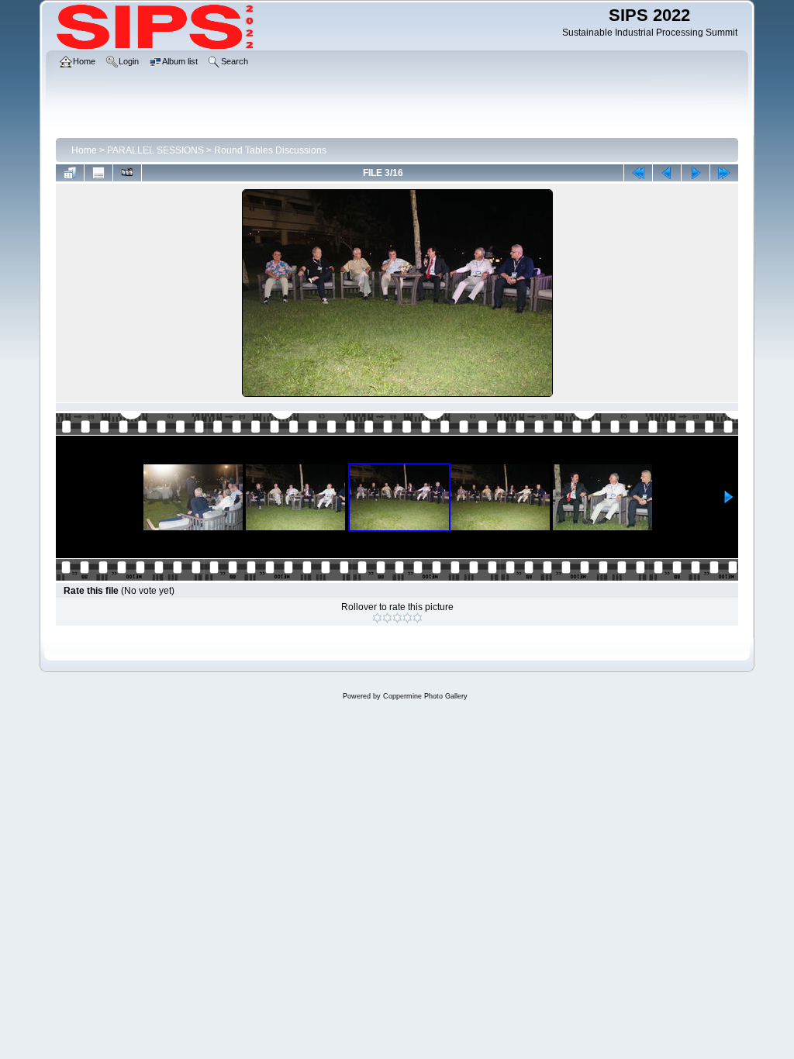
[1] (377, 617)
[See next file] (695, 172)
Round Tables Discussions (270, 150)
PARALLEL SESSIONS (155, 150)
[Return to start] (638, 172)
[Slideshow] (127, 172)
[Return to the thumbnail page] (70, 172)
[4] (407, 617)
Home (84, 150)
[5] (418, 617)
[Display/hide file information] (98, 172)
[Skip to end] (724, 172)
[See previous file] (667, 172)
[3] (397, 617)
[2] (387, 617)
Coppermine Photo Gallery (425, 696)
